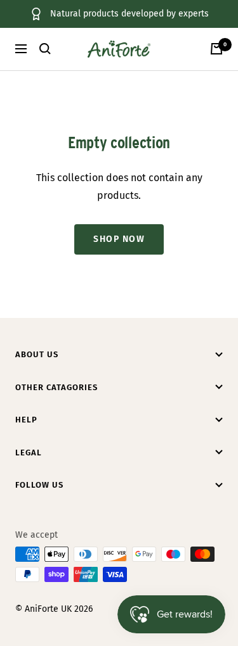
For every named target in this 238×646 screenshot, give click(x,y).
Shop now (119, 239)
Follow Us (39, 485)
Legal (28, 452)
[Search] (45, 48)
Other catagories (56, 387)
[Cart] (216, 48)
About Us (36, 354)
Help (26, 419)
